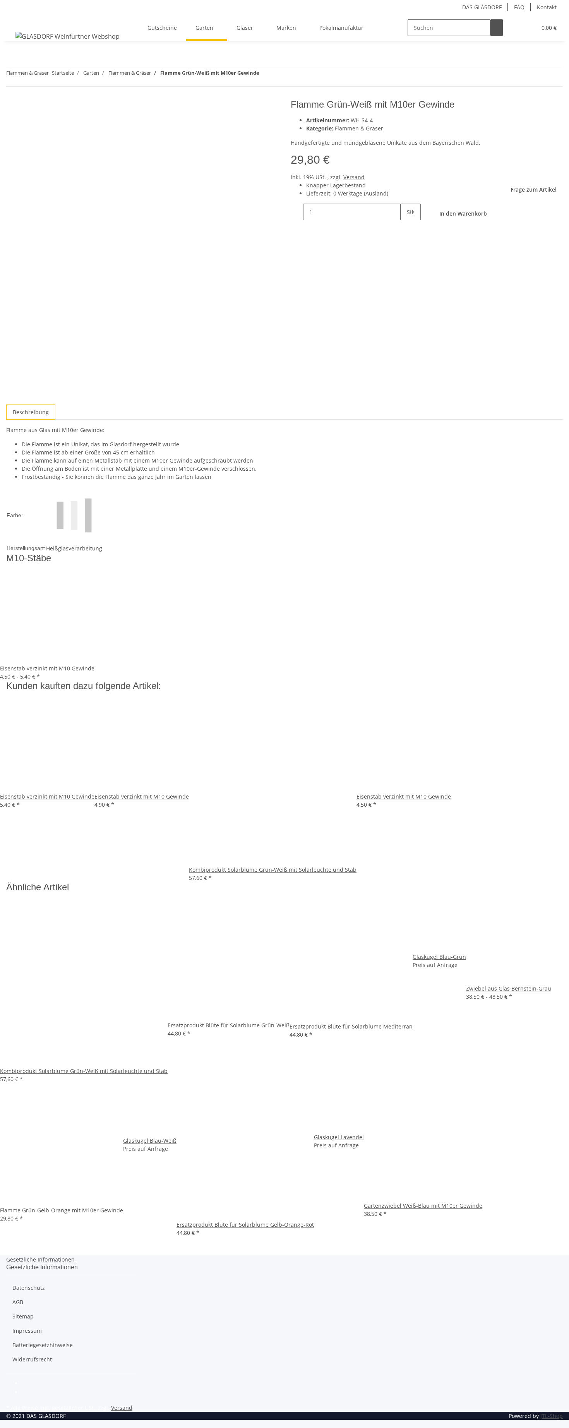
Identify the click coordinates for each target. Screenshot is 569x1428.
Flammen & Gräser (359, 128)
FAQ (519, 7)
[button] (515, 27)
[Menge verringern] (297, 212)
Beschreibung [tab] (31, 412)
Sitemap (23, 1316)
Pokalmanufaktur (341, 27)
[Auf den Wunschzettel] (26, 124)
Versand (354, 177)
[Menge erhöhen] (407, 228)
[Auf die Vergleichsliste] (12, 124)
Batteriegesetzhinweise (42, 1345)
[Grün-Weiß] (74, 514)
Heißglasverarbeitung (74, 548)
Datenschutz (28, 1287)
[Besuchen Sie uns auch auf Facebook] (28, 1384)
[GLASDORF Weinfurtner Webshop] (67, 36)
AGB (17, 1302)
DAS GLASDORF (482, 7)
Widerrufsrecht (32, 1359)
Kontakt (547, 7)
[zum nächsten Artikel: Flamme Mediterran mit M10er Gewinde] (265, 74)
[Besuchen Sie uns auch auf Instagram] (28, 1393)
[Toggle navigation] (16, 20)
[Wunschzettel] (527, 27)
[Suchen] (496, 27)
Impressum (27, 1330)
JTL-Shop (551, 1415)
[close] (12, 107)
